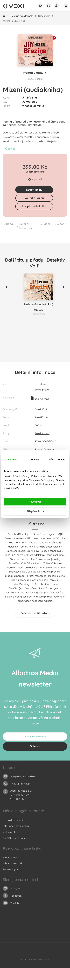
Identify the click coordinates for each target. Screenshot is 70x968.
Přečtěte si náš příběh (15, 838)
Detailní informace (25, 226)
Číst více (10, 148)
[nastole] (41, 925)
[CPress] (55, 925)
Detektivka (44, 15)
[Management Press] (61, 925)
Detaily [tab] (35, 459)
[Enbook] (51, 938)
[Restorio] (45, 938)
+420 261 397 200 (20, 783)
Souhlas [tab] (12, 459)
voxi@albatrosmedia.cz (23, 776)
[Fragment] (15, 932)
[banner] (17, 6)
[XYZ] (28, 925)
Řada (9, 223)
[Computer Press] (48, 925)
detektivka (41, 384)
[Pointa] (61, 932)
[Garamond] (31, 938)
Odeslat (35, 746)
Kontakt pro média (13, 820)
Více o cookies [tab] (57, 459)
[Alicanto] (21, 932)
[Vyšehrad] (35, 932)
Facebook (15, 895)
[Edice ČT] (41, 932)
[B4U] (8, 932)
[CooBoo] (15, 925)
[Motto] (21, 925)
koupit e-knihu (34, 198)
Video (47, 223)
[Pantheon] (55, 932)
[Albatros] (8, 925)
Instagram (16, 888)
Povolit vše (35, 501)
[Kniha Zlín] (28, 932)
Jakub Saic (29, 101)
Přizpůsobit (33, 511)
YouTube (15, 903)
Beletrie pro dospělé (22, 15)
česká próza (42, 389)
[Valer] (18, 938)
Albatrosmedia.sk (12, 863)
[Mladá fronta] (25, 938)
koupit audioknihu (34, 206)
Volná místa (9, 832)
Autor (60, 223)
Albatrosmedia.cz (12, 857)
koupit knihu (34, 189)
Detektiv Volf (42, 433)
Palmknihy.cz (10, 869)
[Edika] (35, 925)
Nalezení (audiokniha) (38, 304)
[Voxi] (48, 932)
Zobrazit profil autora (35, 613)
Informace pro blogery (16, 825)
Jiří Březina (29, 97)
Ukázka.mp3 (42, 398)
